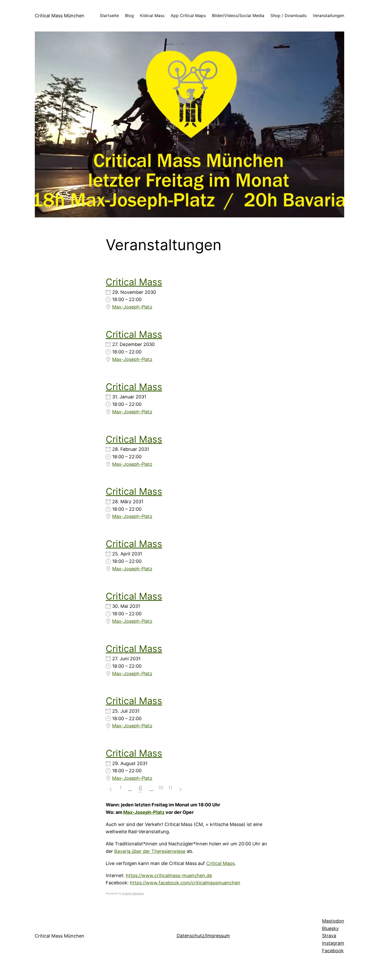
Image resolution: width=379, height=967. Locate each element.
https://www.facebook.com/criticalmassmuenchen (185, 882)
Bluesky (330, 928)
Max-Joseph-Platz (132, 307)
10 (160, 787)
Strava (329, 935)
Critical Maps (220, 863)
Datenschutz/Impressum (203, 935)
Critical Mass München (59, 15)
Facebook (333, 950)
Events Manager (133, 893)
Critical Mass (134, 282)
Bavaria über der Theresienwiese (149, 851)
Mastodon (333, 921)
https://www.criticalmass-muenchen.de (169, 875)
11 (170, 787)
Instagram (333, 943)
